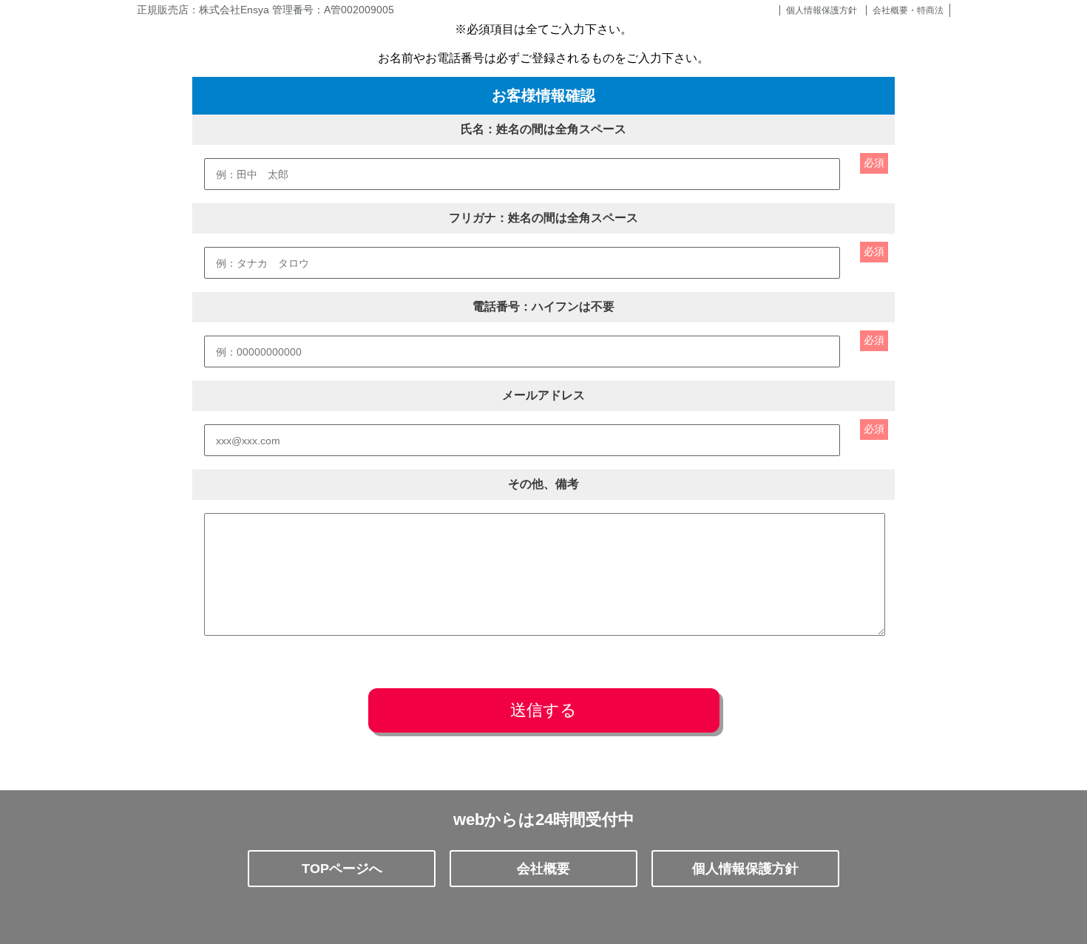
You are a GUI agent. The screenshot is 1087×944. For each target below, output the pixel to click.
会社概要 (543, 868)
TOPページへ (342, 868)
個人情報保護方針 (821, 10)
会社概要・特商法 (908, 10)
